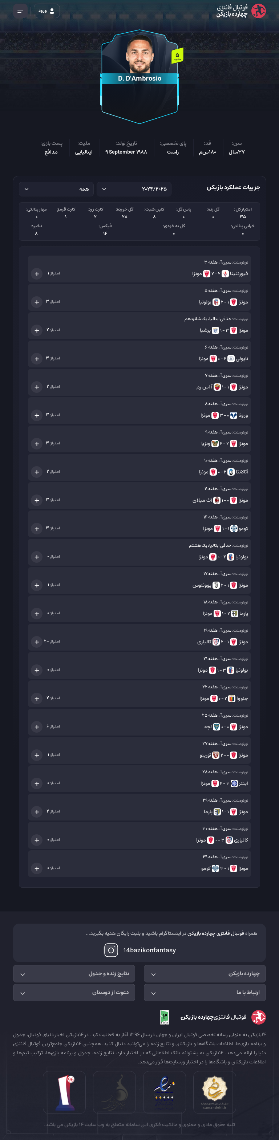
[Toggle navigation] (20, 11)
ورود (43, 11)
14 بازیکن (73, 1124)
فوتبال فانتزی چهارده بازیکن (215, 933)
